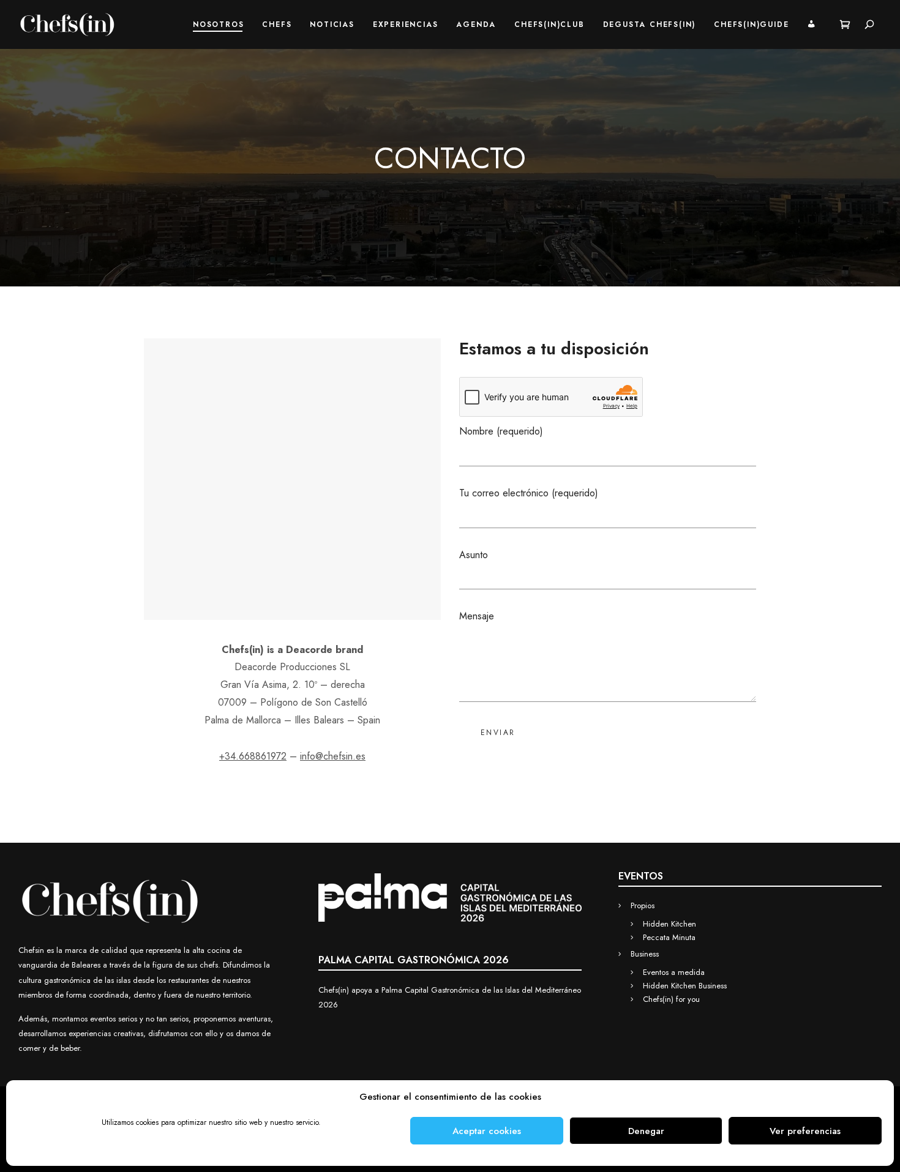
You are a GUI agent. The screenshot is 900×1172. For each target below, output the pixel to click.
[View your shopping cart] (845, 24)
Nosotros (218, 24)
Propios (642, 905)
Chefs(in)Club (549, 24)
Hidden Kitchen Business (685, 985)
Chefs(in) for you (671, 999)
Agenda (476, 24)
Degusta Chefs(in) (649, 24)
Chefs (276, 24)
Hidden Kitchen (669, 924)
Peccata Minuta (669, 937)
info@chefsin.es (333, 756)
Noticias (332, 24)
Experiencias (405, 24)
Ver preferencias (805, 1131)
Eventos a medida (674, 972)
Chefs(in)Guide (751, 24)
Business (645, 954)
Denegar (646, 1131)
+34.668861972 (253, 756)
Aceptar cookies (486, 1131)
